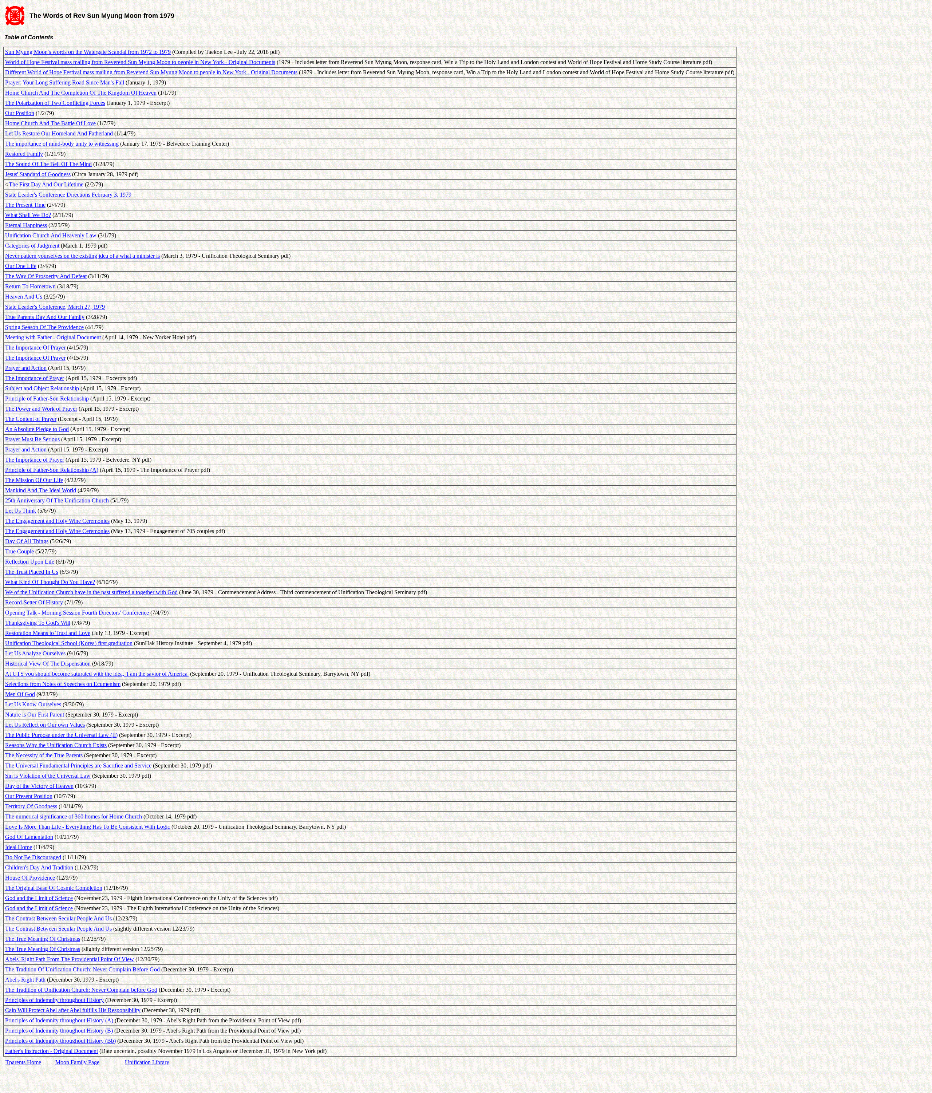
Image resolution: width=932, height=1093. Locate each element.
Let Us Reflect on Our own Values (45, 725)
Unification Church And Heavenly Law (50, 235)
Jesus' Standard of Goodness (38, 174)
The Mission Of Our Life (34, 480)
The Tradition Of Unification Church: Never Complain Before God (82, 969)
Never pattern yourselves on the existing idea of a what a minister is (82, 256)
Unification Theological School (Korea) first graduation (69, 643)
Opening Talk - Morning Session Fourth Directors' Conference (77, 612)
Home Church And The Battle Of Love (50, 123)
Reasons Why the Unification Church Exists (56, 745)
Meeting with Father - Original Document (53, 337)
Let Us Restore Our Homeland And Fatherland (59, 133)
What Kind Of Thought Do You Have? (50, 582)
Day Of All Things (26, 541)
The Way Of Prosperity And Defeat (46, 276)
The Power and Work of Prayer (41, 409)
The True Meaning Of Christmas (42, 939)
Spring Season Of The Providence (44, 327)
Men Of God (20, 694)
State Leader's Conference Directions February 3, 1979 (68, 195)
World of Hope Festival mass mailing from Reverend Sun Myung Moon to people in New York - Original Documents (140, 62)
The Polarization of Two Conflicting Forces (55, 103)
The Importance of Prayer (34, 378)
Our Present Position (28, 796)
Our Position (19, 113)
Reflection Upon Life (29, 562)
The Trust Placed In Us (31, 572)
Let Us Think (20, 511)
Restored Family (24, 154)
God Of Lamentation (29, 837)
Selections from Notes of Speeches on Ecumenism (63, 684)
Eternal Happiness (26, 225)
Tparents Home (23, 1062)
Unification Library (147, 1062)
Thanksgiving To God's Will (37, 623)
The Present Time (25, 205)
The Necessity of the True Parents (44, 755)
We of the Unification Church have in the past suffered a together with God (91, 592)
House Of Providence (30, 878)
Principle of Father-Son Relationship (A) (51, 470)
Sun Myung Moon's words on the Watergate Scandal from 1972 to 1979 (88, 52)
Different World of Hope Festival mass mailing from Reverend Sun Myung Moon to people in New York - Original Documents (151, 72)
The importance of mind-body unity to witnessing (62, 144)
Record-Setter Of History (34, 602)
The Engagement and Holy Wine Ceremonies (57, 521)
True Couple (19, 551)
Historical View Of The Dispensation (48, 663)
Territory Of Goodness (31, 806)
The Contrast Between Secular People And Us (58, 918)
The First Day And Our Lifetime (46, 184)
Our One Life (20, 266)
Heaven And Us (23, 296)
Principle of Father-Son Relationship (47, 398)
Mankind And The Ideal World (40, 490)
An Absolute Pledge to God (37, 429)
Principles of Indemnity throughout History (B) (59, 1030)
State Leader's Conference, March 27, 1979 (55, 307)
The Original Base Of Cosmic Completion (53, 888)
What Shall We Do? (28, 215)
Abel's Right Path (25, 979)
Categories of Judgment (32, 245)
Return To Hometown (30, 286)
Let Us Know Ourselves (33, 704)
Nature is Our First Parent (34, 714)
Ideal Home (18, 847)
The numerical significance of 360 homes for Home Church (73, 816)
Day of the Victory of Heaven (39, 786)
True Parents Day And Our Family (44, 317)
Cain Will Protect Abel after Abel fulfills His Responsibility (73, 1010)
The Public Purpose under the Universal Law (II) (61, 735)
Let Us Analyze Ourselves (35, 653)
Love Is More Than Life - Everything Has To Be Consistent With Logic (87, 827)
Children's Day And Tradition (39, 867)
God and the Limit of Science (39, 898)
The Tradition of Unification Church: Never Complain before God (81, 990)
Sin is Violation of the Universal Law (48, 776)
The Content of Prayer (30, 419)
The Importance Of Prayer (35, 347)
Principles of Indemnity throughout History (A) (59, 1020)
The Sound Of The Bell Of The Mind (48, 164)
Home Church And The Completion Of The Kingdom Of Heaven (81, 93)
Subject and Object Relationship (42, 388)
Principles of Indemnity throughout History (54, 1000)
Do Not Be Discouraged (33, 857)
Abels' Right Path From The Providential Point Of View (69, 959)
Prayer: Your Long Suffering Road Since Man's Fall (64, 82)
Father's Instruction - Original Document (51, 1051)
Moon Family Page (77, 1062)
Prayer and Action (26, 368)
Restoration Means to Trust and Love (47, 633)
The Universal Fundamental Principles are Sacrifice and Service (78, 765)
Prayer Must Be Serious (32, 439)
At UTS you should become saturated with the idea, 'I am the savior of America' (97, 674)
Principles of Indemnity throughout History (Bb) (60, 1041)
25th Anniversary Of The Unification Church (57, 500)
